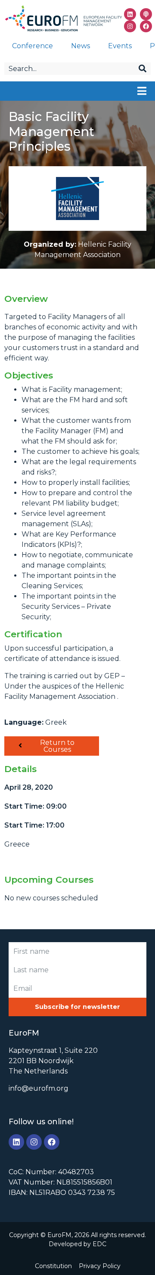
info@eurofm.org (38, 1088)
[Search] (142, 68)
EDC (99, 1244)
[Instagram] (130, 26)
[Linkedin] (130, 14)
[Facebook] (146, 26)
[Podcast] (146, 14)
